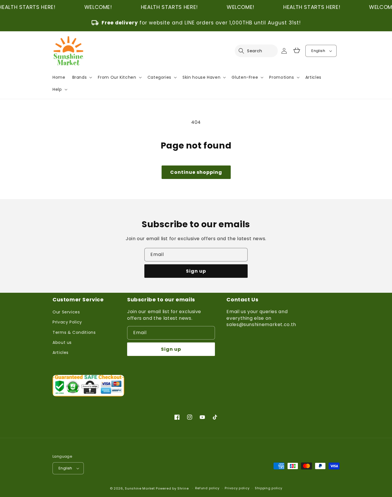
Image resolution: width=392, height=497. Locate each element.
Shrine (183, 488)
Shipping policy (268, 488)
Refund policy (207, 488)
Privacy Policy (67, 322)
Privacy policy (237, 488)
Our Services (66, 312)
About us (62, 342)
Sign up (196, 271)
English (318, 50)
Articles (61, 352)
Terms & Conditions (74, 332)
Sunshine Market (140, 488)
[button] (244, 51)
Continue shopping (196, 172)
